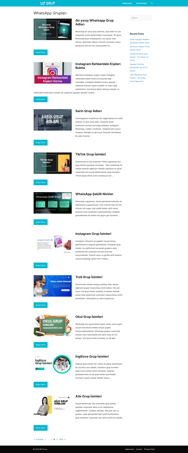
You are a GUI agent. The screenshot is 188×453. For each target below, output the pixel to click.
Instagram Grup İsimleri (93, 234)
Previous (38, 439)
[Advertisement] (146, 110)
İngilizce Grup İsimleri (92, 356)
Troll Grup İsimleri (88, 277)
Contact (139, 449)
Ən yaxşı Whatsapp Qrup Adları (94, 22)
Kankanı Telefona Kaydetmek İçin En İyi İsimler (139, 67)
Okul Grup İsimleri (89, 317)
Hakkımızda (127, 3)
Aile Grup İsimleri (88, 396)
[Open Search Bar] (152, 3)
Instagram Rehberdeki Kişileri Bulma (98, 66)
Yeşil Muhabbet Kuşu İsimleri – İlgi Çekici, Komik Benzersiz (138, 78)
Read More (40, 52)
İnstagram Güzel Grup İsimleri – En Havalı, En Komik (139, 57)
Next (62, 439)
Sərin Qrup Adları (88, 111)
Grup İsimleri (141, 3)
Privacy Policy (149, 449)
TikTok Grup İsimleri (90, 154)
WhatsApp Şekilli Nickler (94, 194)
